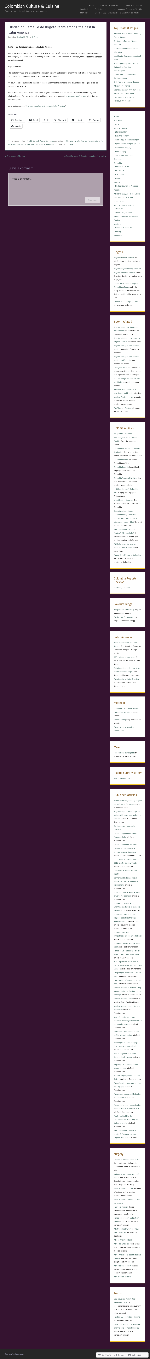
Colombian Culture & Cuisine (32, 6)
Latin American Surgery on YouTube (127, 9)
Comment (92, 200)
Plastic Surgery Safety (123, 778)
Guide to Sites (100, 9)
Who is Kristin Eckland (123, 1240)
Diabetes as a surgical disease (126, 82)
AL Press (35, 37)
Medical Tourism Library (123, 397)
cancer (117, 124)
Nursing (118, 232)
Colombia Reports (121, 467)
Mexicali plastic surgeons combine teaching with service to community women (128, 1020)
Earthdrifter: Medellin (122, 712)
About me (119, 209)
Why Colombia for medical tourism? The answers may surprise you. (125, 1134)
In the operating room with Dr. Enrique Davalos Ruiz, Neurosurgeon (126, 67)
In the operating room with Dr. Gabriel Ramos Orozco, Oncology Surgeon (128, 965)
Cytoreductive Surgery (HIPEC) (127, 144)
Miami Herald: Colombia (123, 500)
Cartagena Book (120, 368)
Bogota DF (119, 170)
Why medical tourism (122, 1277)
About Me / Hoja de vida (109, 5)
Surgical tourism (120, 128)
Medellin (118, 178)
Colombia (118, 163)
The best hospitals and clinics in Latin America (45, 106)
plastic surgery (121, 132)
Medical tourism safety (123, 999)
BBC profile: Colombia (123, 434)
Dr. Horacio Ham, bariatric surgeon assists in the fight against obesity (125, 917)
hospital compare (23, 145)
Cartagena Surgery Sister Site (126, 1159)
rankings (34, 145)
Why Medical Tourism (122, 1266)
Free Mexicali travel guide (124, 753)
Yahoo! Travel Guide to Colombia (127, 555)
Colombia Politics (121, 460)
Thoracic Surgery (121, 1207)
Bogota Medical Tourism (124, 258)
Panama (117, 190)
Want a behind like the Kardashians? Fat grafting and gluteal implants (126, 1119)
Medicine (117, 224)
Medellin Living (120, 720)
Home (91, 5)
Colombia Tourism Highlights (125, 478)
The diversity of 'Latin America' (126, 679)
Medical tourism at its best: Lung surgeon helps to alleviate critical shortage (128, 991)
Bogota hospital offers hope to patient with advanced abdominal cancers (128, 815)
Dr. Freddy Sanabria (122, 588)
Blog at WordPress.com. (14, 1354)
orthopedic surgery (123, 148)
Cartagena (119, 174)
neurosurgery (120, 152)
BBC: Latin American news (124, 657)
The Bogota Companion (123, 617)
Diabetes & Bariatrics (124, 228)
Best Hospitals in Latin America (75, 141)
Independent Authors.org (124, 610)
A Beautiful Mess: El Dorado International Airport (85, 156)
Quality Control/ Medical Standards (40, 141)
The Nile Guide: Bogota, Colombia (128, 302)
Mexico (117, 182)
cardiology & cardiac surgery (127, 140)
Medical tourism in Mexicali (126, 186)
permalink (69, 145)
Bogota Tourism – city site (124, 273)
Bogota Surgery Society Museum (127, 269)
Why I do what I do (121, 1244)
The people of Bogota (15, 156)
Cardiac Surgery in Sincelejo (125, 844)
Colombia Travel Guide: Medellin (127, 708)
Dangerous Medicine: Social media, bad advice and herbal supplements (126, 881)
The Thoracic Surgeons (123, 408)
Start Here (84, 13)
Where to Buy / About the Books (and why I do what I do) (118, 13)
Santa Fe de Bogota (46, 145)
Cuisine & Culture (122, 166)
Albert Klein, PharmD (134, 5)
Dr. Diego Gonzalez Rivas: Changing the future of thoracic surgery (127, 906)
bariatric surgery (122, 136)
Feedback (84, 9)
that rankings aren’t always (75, 96)
